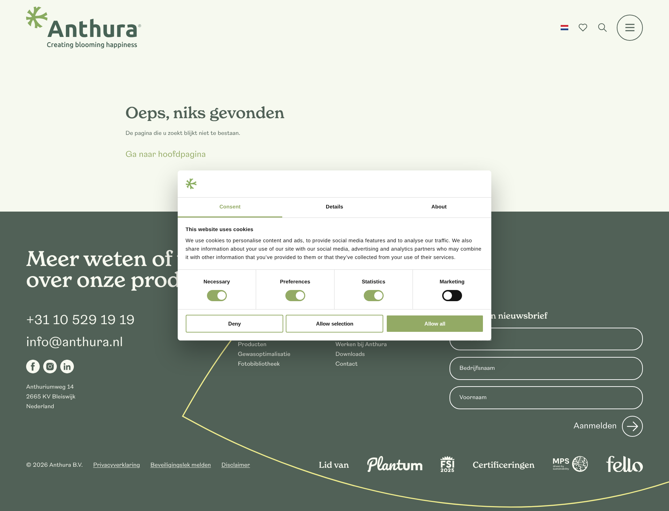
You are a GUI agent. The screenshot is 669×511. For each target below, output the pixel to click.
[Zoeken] (602, 27)
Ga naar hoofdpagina (165, 155)
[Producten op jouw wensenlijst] (583, 27)
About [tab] (439, 207)
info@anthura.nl (74, 342)
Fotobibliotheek (258, 363)
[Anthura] (83, 27)
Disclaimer (235, 465)
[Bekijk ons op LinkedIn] (67, 366)
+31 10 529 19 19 (80, 320)
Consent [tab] (230, 207)
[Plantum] (394, 470)
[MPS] (570, 470)
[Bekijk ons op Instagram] (50, 366)
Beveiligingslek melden (181, 465)
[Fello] (624, 470)
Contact (346, 363)
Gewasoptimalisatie (264, 354)
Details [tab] (334, 207)
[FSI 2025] (447, 470)
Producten (252, 344)
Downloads (350, 354)
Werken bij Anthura (361, 344)
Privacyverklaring (116, 465)
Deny (234, 324)
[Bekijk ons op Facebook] (33, 366)
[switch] (295, 295)
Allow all (434, 324)
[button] (565, 28)
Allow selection (334, 324)
